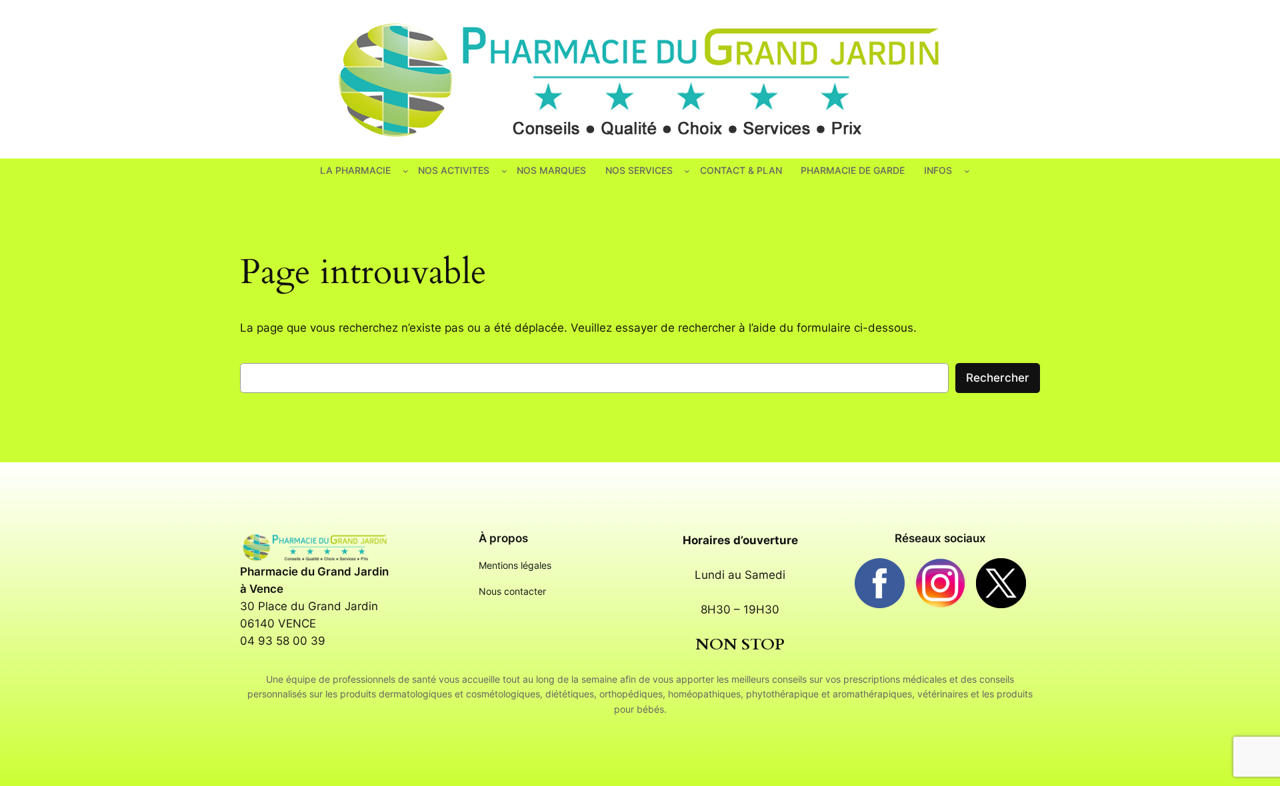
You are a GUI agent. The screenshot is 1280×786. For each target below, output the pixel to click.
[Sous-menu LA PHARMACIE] (406, 171)
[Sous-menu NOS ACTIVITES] (504, 171)
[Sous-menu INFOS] (967, 171)
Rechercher (997, 377)
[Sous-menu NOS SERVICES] (687, 171)
